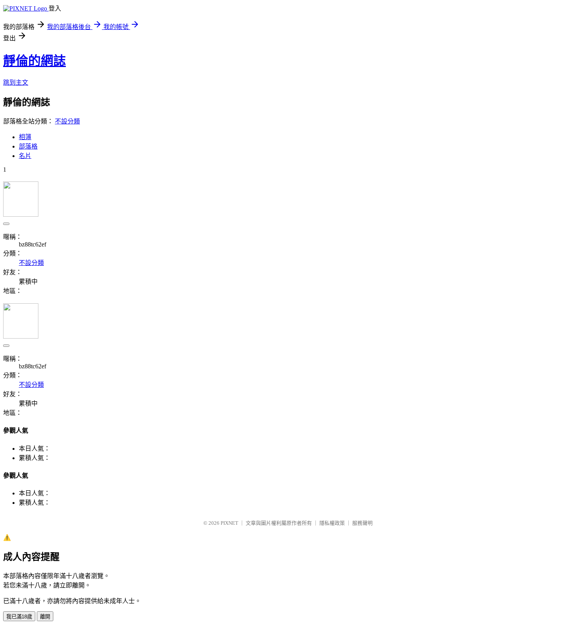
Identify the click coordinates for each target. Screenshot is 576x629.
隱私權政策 (332, 523)
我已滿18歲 (19, 617)
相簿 (25, 137)
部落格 (28, 146)
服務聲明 (362, 523)
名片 (25, 155)
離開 (45, 617)
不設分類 (67, 121)
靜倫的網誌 (34, 61)
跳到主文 (15, 82)
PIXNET (229, 523)
